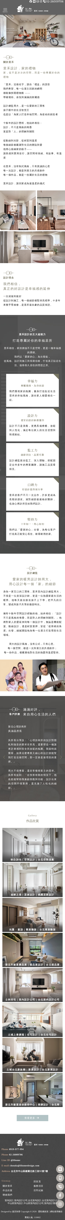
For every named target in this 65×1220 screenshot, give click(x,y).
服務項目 (38, 1186)
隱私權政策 (43, 1211)
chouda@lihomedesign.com (24, 1165)
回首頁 (37, 1181)
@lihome (15, 1160)
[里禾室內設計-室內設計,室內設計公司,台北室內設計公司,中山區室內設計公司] (32, 9)
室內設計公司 (20, 1200)
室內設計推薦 (50, 1203)
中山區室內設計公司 (34, 1203)
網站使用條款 (56, 1211)
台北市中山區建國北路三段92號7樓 (29, 1171)
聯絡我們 (7, 1195)
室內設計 (9, 1200)
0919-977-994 (16, 1149)
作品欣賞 (7, 1190)
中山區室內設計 (15, 1203)
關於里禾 (7, 1186)
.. (31, 1214)
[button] (31, 45)
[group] (32, 757)
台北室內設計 (34, 1200)
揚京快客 (16, 1211)
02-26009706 (16, 1155)
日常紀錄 (38, 1190)
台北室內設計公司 (51, 1200)
